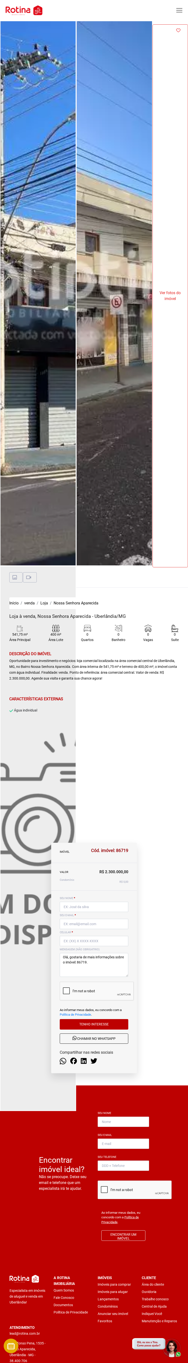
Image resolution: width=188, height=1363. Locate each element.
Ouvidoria (149, 1292)
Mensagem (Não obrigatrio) (80, 949)
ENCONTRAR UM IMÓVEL (123, 1236)
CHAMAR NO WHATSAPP (96, 1039)
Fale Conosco (64, 1298)
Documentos (63, 1305)
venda (29, 603)
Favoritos (105, 1321)
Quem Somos (64, 1290)
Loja (44, 603)
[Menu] (179, 10)
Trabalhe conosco (155, 1299)
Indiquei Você (152, 1314)
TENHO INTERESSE (94, 1024)
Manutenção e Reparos (159, 1321)
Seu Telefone (108, 1157)
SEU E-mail (68, 915)
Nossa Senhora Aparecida (76, 603)
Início (14, 603)
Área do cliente (153, 1284)
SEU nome (67, 898)
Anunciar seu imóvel (113, 1314)
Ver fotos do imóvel (170, 296)
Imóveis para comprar (114, 1284)
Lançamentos (108, 1299)
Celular (66, 932)
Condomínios (108, 1306)
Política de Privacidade (75, 1014)
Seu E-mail (106, 1135)
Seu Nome (105, 1113)
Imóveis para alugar (113, 1292)
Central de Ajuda (154, 1306)
